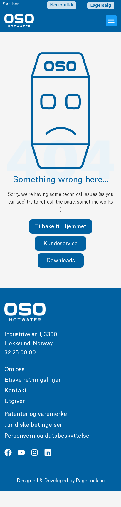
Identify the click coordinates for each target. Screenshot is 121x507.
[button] (111, 20)
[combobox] (18, 5)
